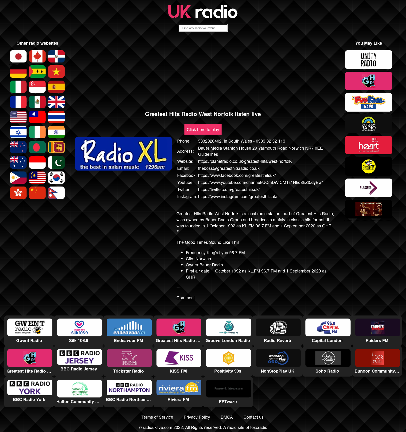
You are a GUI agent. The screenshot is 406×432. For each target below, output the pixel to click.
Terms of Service (157, 417)
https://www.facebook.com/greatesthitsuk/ (237, 175)
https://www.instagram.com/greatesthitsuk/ (237, 196)
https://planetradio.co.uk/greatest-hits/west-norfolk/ (245, 161)
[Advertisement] (203, 73)
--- (178, 287)
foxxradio (258, 427)
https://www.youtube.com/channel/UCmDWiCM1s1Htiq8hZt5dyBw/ (260, 182)
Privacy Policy (197, 417)
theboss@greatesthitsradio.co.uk (229, 168)
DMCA (227, 417)
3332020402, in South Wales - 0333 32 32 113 (241, 141)
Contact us (253, 417)
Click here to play (203, 129)
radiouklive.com (157, 427)
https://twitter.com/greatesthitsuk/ (229, 189)
